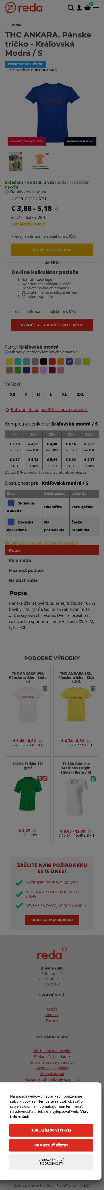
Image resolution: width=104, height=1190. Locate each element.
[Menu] (95, 7)
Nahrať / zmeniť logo (26, 141)
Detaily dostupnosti (28, 192)
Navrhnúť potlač (80, 141)
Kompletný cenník (28, 223)
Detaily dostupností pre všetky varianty (42, 542)
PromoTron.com (68, 1185)
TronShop (46, 1185)
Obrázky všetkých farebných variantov (43, 352)
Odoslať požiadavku (52, 919)
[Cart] (87, 8)
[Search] (71, 8)
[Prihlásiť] (79, 8)
